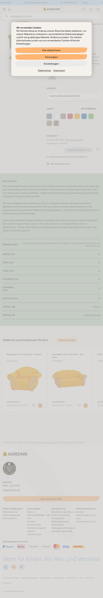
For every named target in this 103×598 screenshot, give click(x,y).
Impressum (59, 70)
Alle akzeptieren (51, 50)
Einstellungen (51, 63)
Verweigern (51, 57)
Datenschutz (44, 70)
